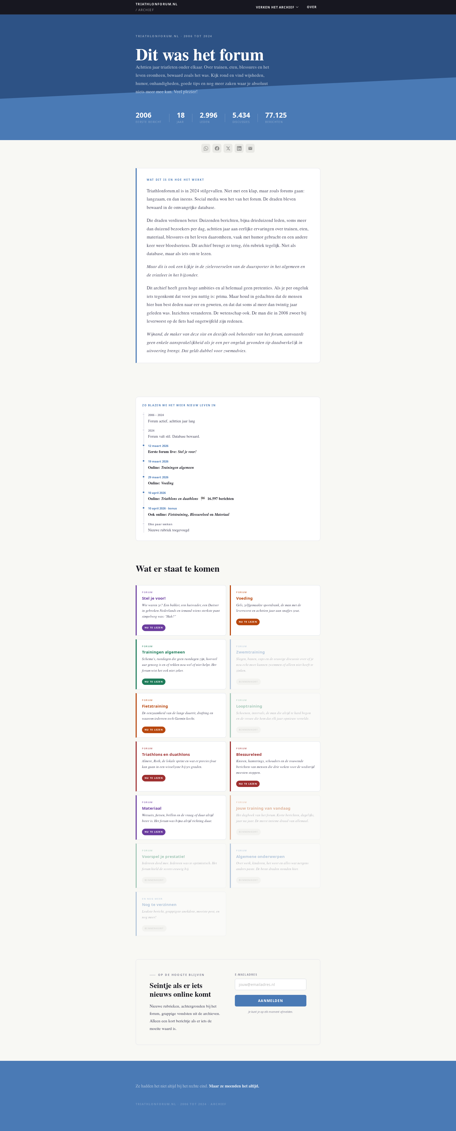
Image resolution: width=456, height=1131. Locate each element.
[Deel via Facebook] (216, 148)
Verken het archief (275, 7)
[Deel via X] (228, 148)
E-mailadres (246, 974)
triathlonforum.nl (157, 7)
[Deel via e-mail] (250, 148)
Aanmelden (270, 1000)
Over (312, 7)
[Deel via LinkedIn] (239, 148)
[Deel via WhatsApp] (205, 148)
